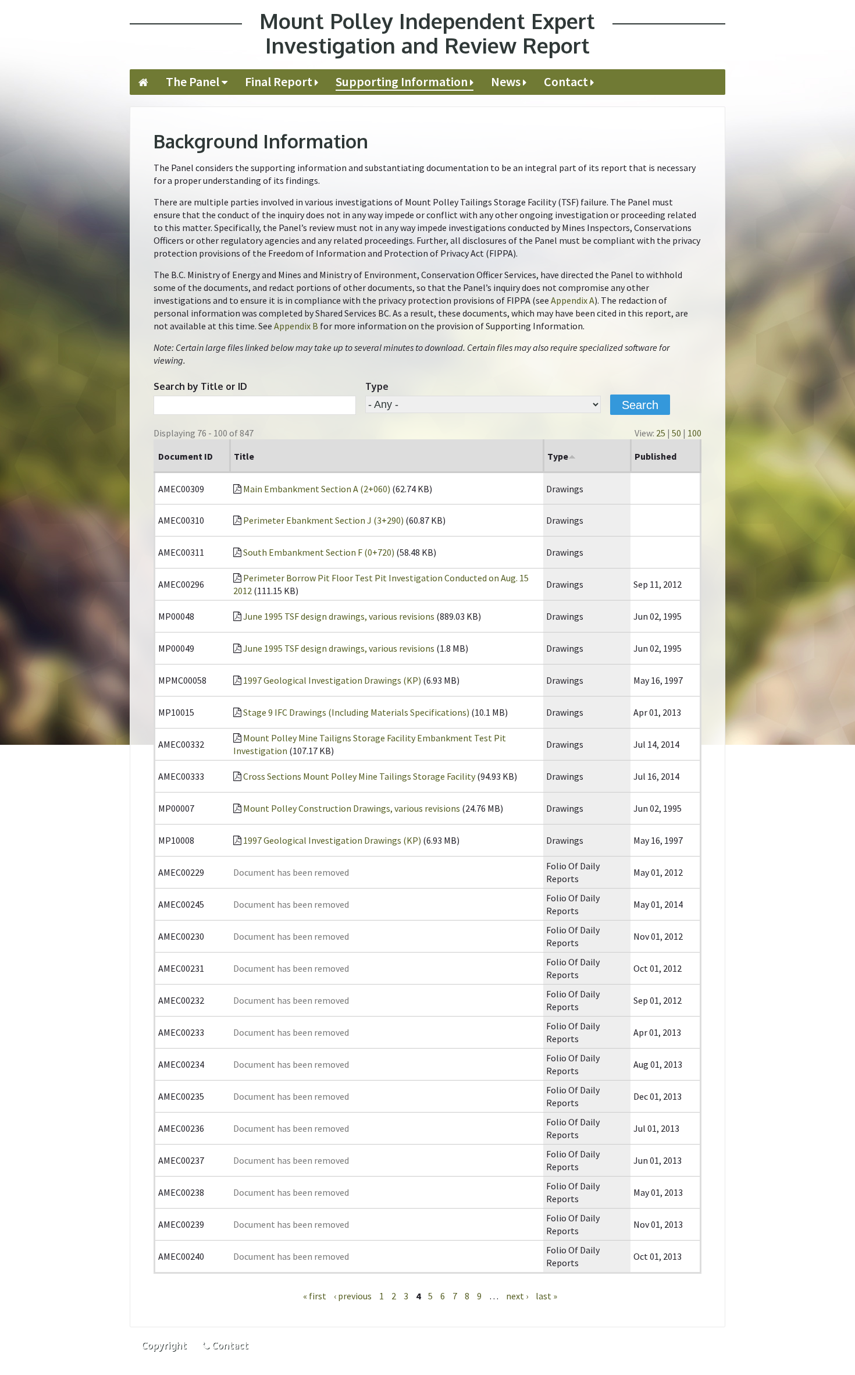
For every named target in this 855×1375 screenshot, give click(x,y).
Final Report (278, 81)
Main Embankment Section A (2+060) (316, 489)
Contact (566, 81)
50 (676, 433)
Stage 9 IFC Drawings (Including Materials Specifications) (356, 712)
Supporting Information (402, 81)
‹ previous (353, 1296)
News (506, 81)
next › (517, 1296)
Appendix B (296, 326)
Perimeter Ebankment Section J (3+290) (323, 520)
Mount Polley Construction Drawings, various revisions (351, 808)
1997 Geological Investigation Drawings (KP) (332, 680)
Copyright (164, 1345)
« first (314, 1296)
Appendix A (572, 300)
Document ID (185, 456)
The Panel (192, 81)
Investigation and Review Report (427, 33)
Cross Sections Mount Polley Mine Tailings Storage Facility (359, 776)
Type (377, 386)
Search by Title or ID (200, 386)
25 (660, 433)
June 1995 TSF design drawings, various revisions (338, 616)
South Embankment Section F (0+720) (318, 552)
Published (655, 456)
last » (546, 1296)
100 (694, 433)
